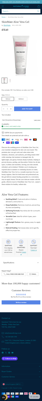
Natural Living (17, 388)
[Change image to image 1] (4, 80)
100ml (8, 99)
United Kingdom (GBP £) (13, 384)
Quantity (5, 104)
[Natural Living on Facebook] (2, 352)
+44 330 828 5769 (11, 337)
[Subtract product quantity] (3, 109)
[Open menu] (3, 6)
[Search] (38, 11)
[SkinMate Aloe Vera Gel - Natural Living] (21, 55)
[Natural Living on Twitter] (6, 352)
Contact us (34, 250)
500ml (21, 99)
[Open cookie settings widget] (3, 397)
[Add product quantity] (11, 109)
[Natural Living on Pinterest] (9, 352)
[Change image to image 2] (10, 80)
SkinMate (7, 25)
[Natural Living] (21, 6)
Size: (6, 95)
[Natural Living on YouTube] (12, 352)
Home (4, 17)
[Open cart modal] (39, 6)
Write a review (21, 302)
